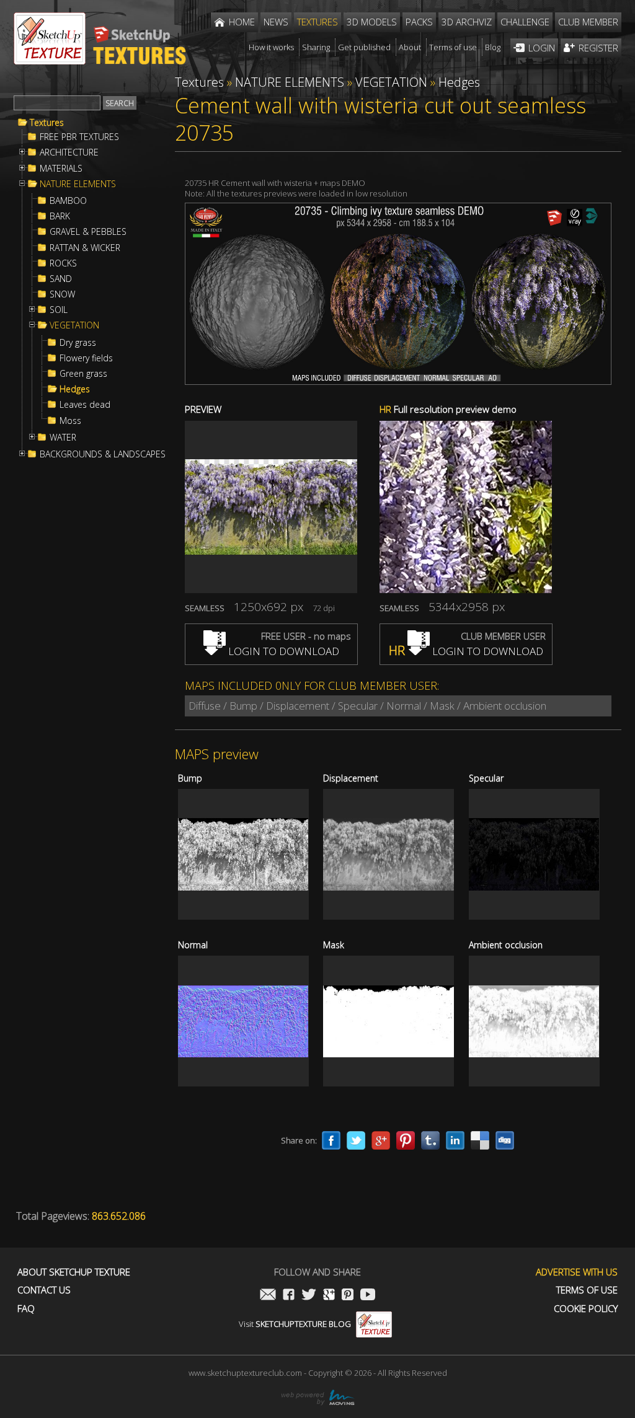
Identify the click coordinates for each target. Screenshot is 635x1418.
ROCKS (63, 263)
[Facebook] (331, 1140)
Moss (70, 420)
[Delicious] (480, 1140)
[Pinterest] (405, 1140)
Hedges (75, 389)
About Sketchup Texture (73, 1272)
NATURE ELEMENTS (78, 184)
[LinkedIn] (455, 1140)
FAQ (26, 1309)
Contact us (44, 1290)
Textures (47, 122)
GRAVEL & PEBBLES (88, 231)
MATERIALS (61, 168)
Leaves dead (85, 404)
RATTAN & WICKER (85, 247)
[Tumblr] (430, 1140)
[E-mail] (268, 1295)
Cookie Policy (586, 1309)
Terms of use (587, 1290)
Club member (588, 21)
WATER (63, 437)
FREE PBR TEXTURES (79, 137)
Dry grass (78, 342)
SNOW (62, 294)
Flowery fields (86, 358)
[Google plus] (380, 1140)
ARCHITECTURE (69, 152)
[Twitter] (356, 1140)
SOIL (59, 309)
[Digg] (504, 1140)
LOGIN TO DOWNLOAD (282, 651)
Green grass (83, 373)
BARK (60, 216)
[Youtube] (367, 1295)
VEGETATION (74, 325)
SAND (61, 278)
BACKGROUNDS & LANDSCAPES (103, 454)
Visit (295, 1323)
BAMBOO (68, 200)
